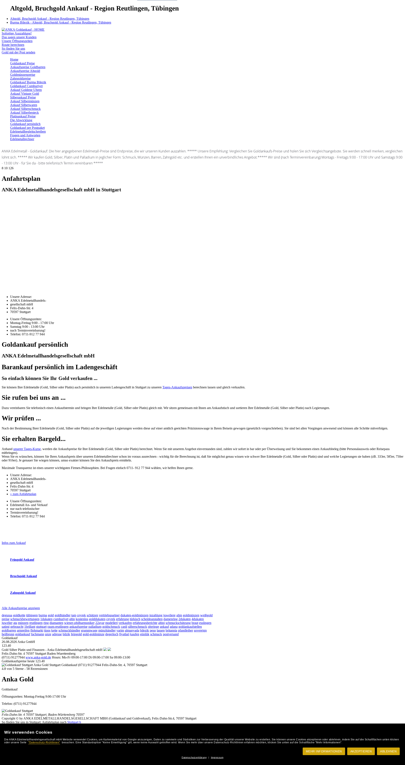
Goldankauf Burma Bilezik (28, 82)
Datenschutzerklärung (194, 757)
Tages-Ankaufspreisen (177, 387)
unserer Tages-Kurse (27, 449)
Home (14, 59)
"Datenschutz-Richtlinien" (44, 742)
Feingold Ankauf (22, 559)
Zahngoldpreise (20, 78)
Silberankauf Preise (23, 97)
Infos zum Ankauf (14, 543)
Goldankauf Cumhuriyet (26, 86)
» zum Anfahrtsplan (23, 494)
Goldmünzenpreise (22, 74)
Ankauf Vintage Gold (24, 93)
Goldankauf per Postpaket (27, 127)
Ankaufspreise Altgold (25, 71)
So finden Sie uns (13, 48)
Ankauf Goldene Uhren (26, 90)
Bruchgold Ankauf (23, 576)
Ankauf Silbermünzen (24, 101)
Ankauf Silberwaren (23, 105)
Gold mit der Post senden (18, 52)
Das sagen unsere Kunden (19, 37)
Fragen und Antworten (25, 135)
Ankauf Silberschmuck (25, 109)
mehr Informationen (324, 751)
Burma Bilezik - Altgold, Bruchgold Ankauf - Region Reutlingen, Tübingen (60, 22)
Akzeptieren (361, 751)
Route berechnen (13, 45)
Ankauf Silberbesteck (24, 112)
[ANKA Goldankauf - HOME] (23, 29)
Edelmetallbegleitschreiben (28, 131)
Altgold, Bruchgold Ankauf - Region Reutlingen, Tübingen (49, 18)
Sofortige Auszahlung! (17, 33)
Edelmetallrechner (22, 139)
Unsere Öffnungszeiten (17, 41)
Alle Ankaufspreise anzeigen (21, 608)
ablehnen (388, 751)
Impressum (217, 757)
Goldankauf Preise (22, 63)
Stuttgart (72, 722)
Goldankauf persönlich (25, 124)
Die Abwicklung (21, 120)
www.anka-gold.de (38, 657)
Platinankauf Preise (23, 116)
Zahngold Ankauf (23, 592)
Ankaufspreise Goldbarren (27, 67)
